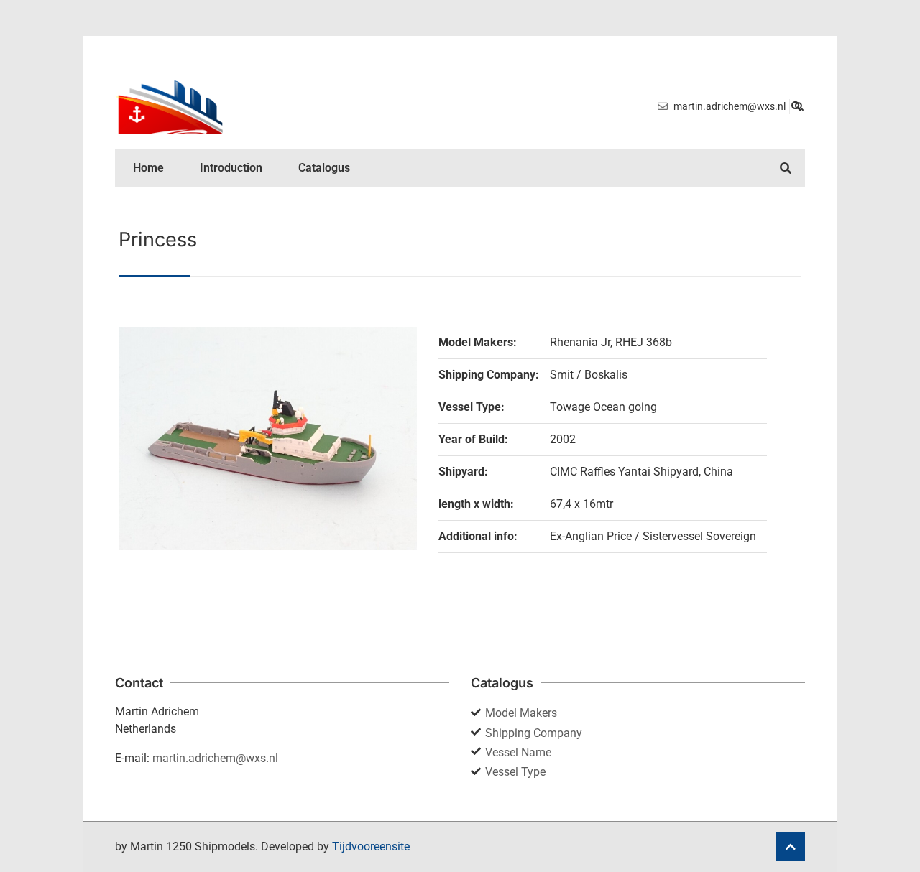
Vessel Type (515, 772)
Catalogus (324, 168)
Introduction (231, 168)
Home (148, 168)
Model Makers (521, 713)
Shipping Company (533, 733)
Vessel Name (518, 752)
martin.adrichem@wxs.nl (215, 758)
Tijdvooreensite (371, 846)
